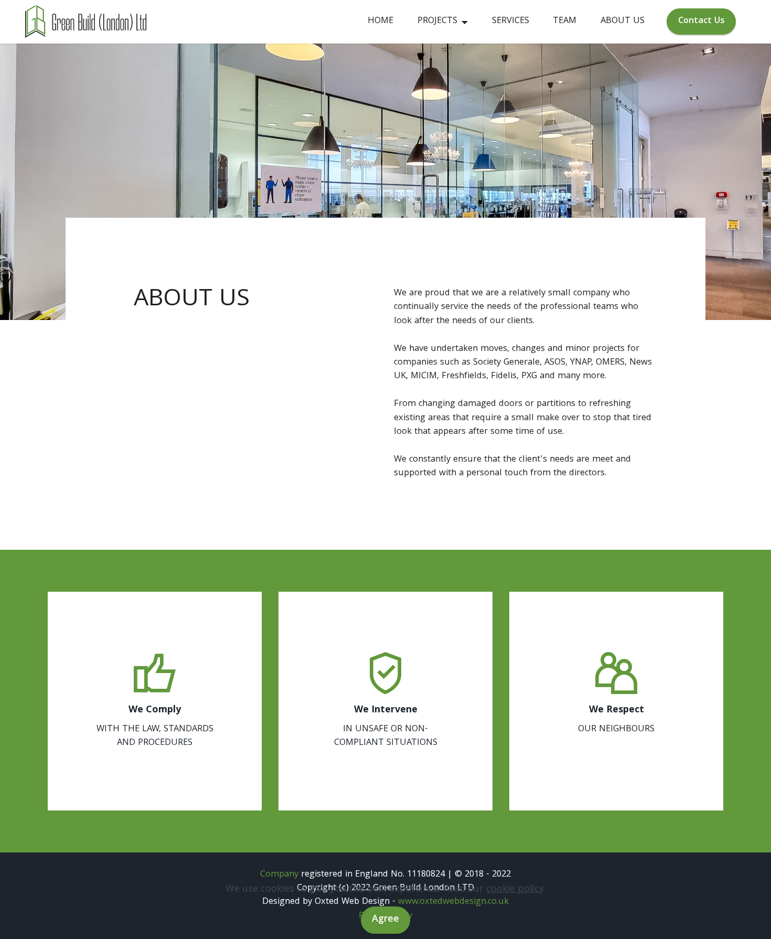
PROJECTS (437, 21)
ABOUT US (623, 21)
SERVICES (510, 21)
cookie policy (514, 890)
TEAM (564, 21)
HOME (380, 21)
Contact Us (701, 21)
